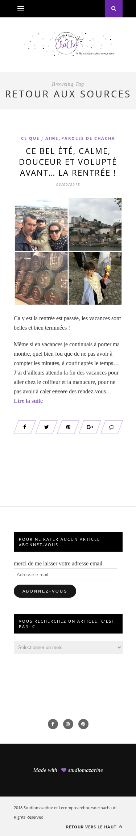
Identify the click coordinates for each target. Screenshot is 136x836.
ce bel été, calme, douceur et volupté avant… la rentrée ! (68, 161)
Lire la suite (28, 401)
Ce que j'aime (39, 138)
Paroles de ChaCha (88, 138)
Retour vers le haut (92, 826)
